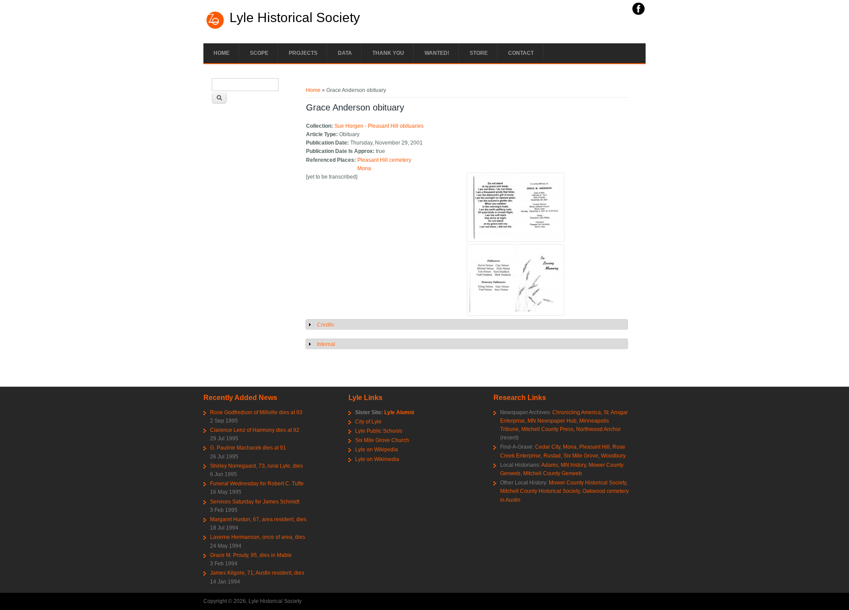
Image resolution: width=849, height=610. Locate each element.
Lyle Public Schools (378, 431)
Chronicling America (576, 412)
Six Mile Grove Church (382, 440)
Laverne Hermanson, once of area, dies (257, 537)
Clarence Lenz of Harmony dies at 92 (254, 430)
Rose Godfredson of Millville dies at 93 (256, 412)
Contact (521, 53)
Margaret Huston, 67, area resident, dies (258, 519)
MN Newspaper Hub (552, 421)
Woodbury (613, 456)
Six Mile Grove (580, 456)
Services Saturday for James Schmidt (254, 502)
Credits (325, 325)
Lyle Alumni (399, 412)
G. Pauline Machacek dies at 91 (248, 448)
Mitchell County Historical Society (540, 491)
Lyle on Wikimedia (377, 459)
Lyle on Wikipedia (376, 449)
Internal (326, 344)
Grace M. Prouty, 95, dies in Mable (251, 555)
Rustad (552, 456)
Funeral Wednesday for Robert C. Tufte (257, 483)
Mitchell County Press (547, 429)
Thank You (388, 53)
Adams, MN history (563, 465)
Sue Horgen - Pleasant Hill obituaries (379, 126)
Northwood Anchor (598, 429)
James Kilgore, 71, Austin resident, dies (257, 573)
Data (345, 53)
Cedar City (547, 447)
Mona (364, 168)
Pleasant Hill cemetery (384, 160)
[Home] (215, 28)
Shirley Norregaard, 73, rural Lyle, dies (256, 466)
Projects (303, 53)
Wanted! (436, 53)
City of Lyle (368, 422)
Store (479, 53)
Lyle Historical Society (294, 17)
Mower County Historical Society (587, 483)
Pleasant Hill (594, 447)
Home (221, 53)
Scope (259, 53)
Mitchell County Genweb (552, 473)
